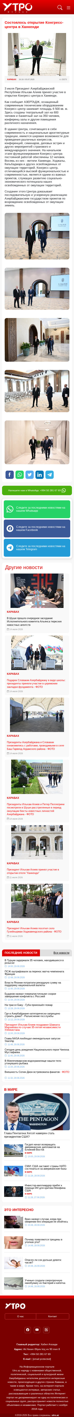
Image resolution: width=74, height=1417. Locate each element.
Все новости (61, 952)
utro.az (55, 1415)
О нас (20, 1316)
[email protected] (42, 1359)
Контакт (52, 1316)
